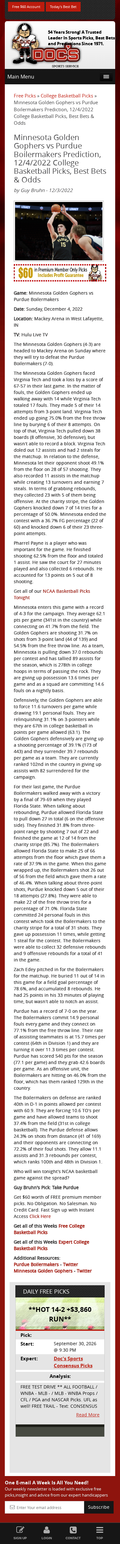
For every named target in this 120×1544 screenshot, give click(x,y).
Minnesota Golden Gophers (43, 1271)
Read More (88, 1415)
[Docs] (46, 43)
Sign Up (20, 1538)
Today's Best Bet (63, 6)
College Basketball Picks (67, 95)
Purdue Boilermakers (36, 1264)
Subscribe (98, 1507)
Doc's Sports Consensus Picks (73, 1362)
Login (47, 1538)
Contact (73, 1538)
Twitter (70, 1264)
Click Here (40, 1216)
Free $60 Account (26, 6)
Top (99, 1538)
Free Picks (25, 95)
